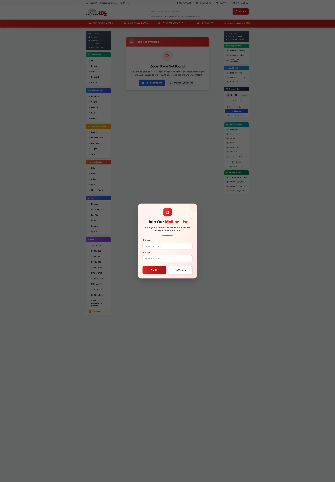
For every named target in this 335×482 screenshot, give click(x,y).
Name (147, 240)
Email (147, 253)
